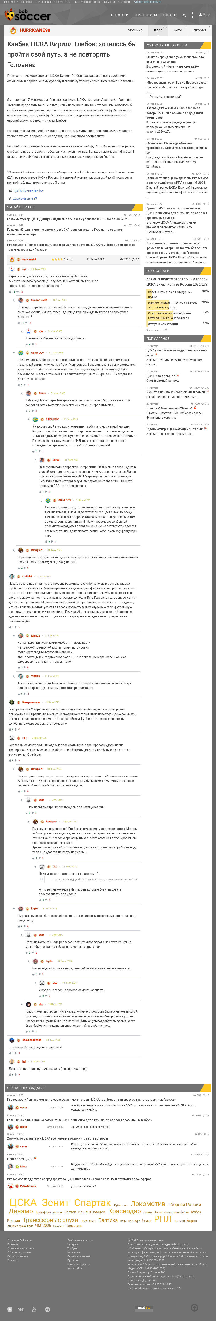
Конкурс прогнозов (87, 1)
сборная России (184, 1204)
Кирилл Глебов (33, 191)
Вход (206, 14)
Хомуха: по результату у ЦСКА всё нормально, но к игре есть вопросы (57, 1138)
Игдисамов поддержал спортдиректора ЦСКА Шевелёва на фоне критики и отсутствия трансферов (79, 1179)
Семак (147, 1212)
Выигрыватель (31, 702)
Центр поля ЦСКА (20, 1159)
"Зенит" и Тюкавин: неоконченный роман (175, 392)
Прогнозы (146, 15)
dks (41, 1004)
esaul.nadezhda (31, 1040)
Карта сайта (75, 1268)
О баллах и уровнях (19, 1252)
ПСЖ (83, 1221)
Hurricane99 (29, 259)
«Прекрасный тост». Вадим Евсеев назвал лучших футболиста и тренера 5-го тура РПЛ (176, 87)
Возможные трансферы (171, 1212)
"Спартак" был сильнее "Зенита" (169, 408)
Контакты (13, 1260)
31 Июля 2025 (38, 269)
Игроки (125, 1)
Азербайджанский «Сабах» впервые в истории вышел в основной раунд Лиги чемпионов (174, 112)
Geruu (42, 393)
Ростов (70, 1212)
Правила (9, 1)
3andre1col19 (39, 300)
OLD (24, 738)
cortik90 (27, 576)
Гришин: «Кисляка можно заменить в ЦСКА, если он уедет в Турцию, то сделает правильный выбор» (176, 213)
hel (24, 1061)
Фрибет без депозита (147, 1)
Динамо (21, 1211)
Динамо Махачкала (20, 1225)
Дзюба (92, 1221)
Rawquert (36, 550)
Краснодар (124, 1211)
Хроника (135, 30)
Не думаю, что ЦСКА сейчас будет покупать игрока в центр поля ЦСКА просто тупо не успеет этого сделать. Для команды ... (140, 1166)
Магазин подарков (79, 1264)
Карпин (57, 1212)
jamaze (35, 635)
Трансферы (27, 1)
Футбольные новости (80, 1240)
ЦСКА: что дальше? (160, 376)
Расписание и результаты (54, 1)
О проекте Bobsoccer (19, 1240)
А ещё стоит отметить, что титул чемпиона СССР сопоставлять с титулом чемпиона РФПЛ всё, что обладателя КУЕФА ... (133, 1107)
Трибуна (72, 1248)
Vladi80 (35, 676)
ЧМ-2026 (43, 1225)
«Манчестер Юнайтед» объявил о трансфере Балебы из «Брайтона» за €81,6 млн (176, 148)
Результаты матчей (79, 1256)
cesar (23, 1107)
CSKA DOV (37, 352)
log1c (34, 908)
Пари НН (180, 1221)
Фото (180, 29)
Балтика (108, 1220)
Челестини (73, 1226)
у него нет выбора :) (83, 1186)
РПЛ (163, 1219)
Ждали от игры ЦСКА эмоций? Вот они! (174, 429)
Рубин (118, 1205)
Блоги (170, 15)
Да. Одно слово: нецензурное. (90, 1126)
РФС (126, 1205)
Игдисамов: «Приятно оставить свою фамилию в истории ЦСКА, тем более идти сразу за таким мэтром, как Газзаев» (177, 248)
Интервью (73, 1244)
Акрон (192, 1221)
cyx (24, 269)
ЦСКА (18, 191)
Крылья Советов (91, 1212)
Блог (160, 29)
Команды (110, 1)
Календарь (74, 1252)
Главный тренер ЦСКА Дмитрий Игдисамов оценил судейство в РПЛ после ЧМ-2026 (67, 219)
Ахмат (146, 1221)
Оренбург (134, 1221)
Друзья (202, 29)
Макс (23, 1166)
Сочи (123, 1221)
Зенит (56, 1202)
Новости (119, 15)
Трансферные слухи (50, 1219)
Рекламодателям (17, 1256)
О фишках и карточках (20, 1248)
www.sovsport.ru (23, 198)
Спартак (92, 1202)
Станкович (58, 1226)
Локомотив (148, 1204)
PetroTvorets (28, 1186)
